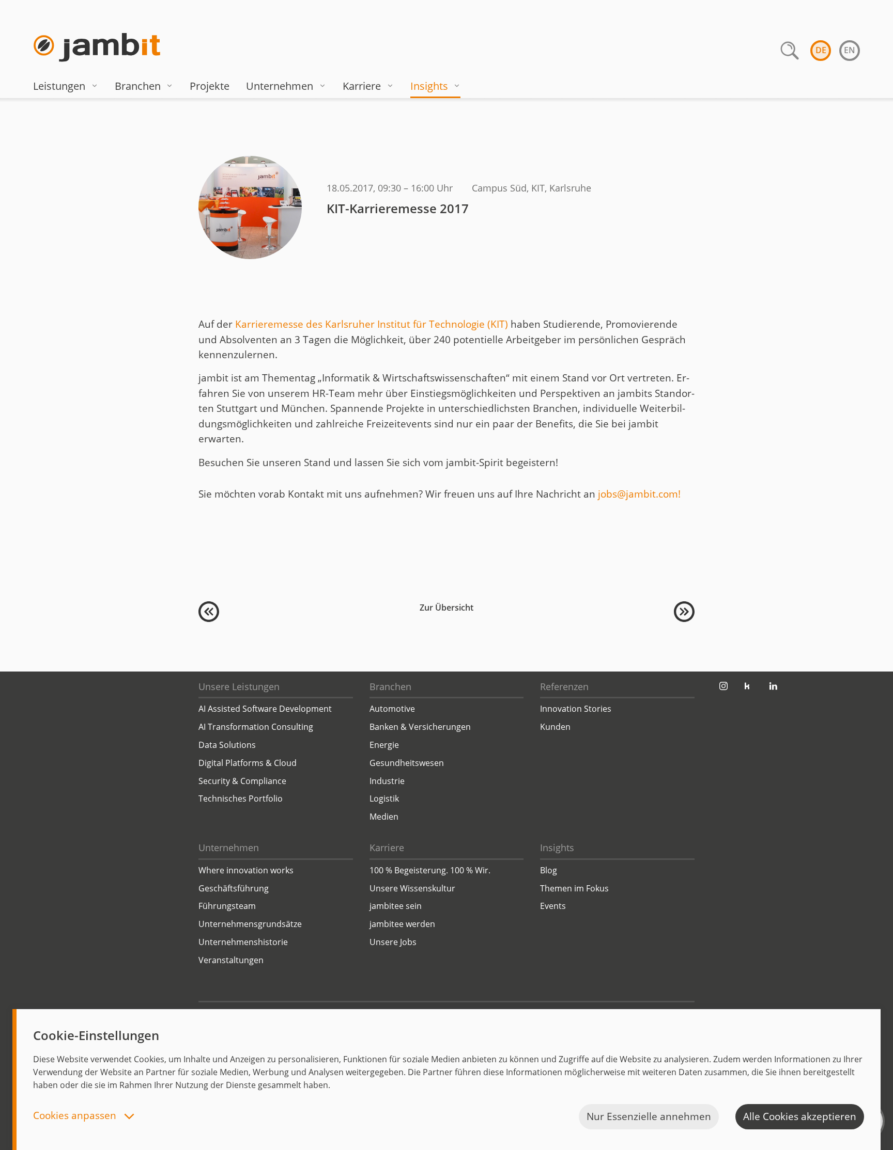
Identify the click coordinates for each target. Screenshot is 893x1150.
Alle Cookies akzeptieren (799, 1116)
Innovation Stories (575, 708)
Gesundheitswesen (406, 763)
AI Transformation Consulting (255, 726)
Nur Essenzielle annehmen (649, 1116)
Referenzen (564, 686)
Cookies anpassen (76, 1116)
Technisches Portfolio (240, 798)
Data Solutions (227, 744)
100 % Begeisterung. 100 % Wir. (429, 870)
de (820, 50)
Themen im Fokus (574, 888)
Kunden (555, 726)
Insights (429, 86)
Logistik (384, 798)
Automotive (392, 708)
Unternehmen (279, 86)
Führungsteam (227, 906)
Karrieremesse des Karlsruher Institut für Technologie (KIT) (371, 324)
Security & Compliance (242, 781)
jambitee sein (395, 906)
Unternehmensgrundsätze (250, 924)
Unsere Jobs (393, 942)
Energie (384, 744)
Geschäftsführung (233, 888)
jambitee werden (402, 924)
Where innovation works (246, 870)
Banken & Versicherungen (420, 726)
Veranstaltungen (231, 960)
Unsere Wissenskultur (412, 888)
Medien (383, 816)
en (849, 50)
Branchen (138, 86)
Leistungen (59, 86)
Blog (548, 870)
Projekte (209, 86)
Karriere (362, 86)
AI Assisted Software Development (265, 708)
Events (553, 906)
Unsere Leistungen (239, 686)
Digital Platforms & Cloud (247, 763)
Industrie (387, 781)
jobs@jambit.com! (639, 494)
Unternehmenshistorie (243, 942)
